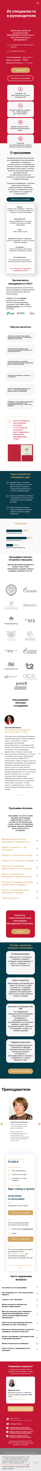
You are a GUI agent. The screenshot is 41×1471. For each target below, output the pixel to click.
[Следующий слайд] (39, 754)
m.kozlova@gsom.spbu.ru (16, 1399)
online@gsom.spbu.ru (17, 1253)
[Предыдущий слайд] (1, 754)
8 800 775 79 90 (15, 1418)
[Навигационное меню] (37, 3)
